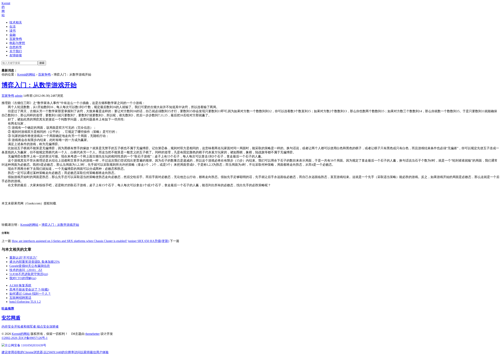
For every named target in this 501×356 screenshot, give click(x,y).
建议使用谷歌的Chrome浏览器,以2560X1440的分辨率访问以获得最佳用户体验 (55, 352)
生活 (12, 26)
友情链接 (15, 55)
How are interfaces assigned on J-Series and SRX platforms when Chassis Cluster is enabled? (69, 241)
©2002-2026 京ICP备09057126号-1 (25, 338)
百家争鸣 (15, 39)
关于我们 (15, 51)
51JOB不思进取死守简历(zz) (28, 274)
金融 (12, 34)
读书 (12, 30)
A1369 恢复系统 (20, 285)
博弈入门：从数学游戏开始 (39, 85)
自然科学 (15, 47)
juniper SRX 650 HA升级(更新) (148, 241)
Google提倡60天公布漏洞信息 (29, 265)
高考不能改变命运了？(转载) (29, 289)
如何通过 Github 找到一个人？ (30, 293)
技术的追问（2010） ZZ (25, 270)
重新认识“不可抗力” (23, 257)
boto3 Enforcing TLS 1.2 (25, 301)
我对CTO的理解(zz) (22, 278)
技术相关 (15, 22)
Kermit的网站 (26, 74)
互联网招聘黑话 (20, 297)
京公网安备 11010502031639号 (25, 345)
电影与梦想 (17, 43)
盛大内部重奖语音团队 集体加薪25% (34, 261)
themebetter (92, 333)
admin (19, 95)
